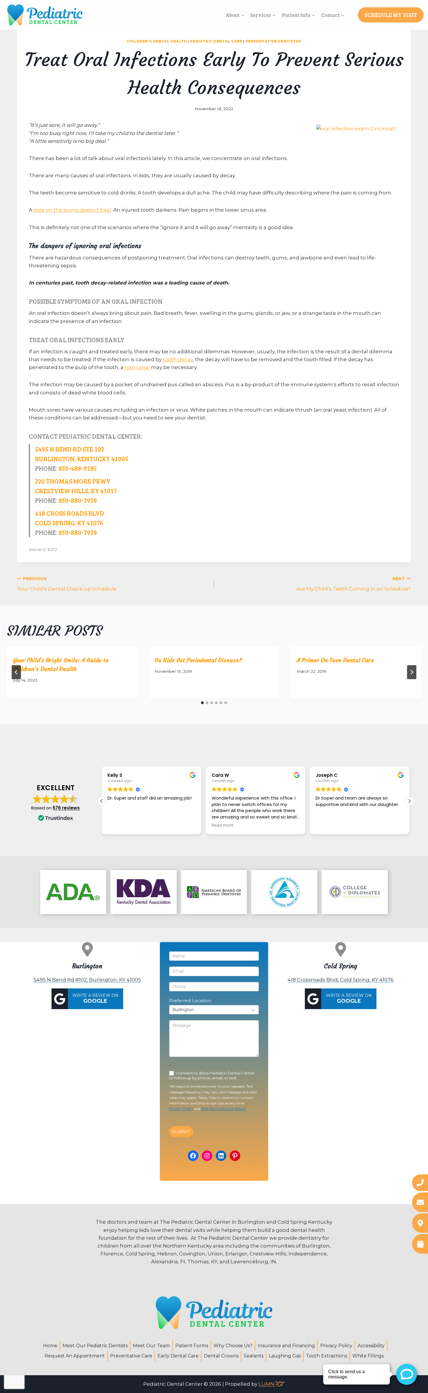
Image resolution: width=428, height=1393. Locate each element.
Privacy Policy (181, 1108)
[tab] (202, 702)
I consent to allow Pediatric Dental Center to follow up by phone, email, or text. (212, 1076)
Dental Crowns (221, 1356)
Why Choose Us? (232, 1345)
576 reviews (66, 808)
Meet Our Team (151, 1345)
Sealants (253, 1356)
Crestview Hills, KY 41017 (76, 490)
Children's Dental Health (157, 41)
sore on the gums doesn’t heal (72, 210)
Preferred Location (191, 1000)
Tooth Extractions (326, 1356)
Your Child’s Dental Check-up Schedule (66, 584)
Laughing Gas (285, 1356)
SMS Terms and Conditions (223, 1108)
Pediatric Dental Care (216, 41)
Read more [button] (150, 825)
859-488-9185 (78, 468)
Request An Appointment (75, 1356)
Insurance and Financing (286, 1345)
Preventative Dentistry (273, 41)
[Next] (411, 672)
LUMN (267, 1384)
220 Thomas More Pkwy (72, 481)
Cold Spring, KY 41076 (69, 522)
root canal (136, 367)
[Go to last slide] (16, 672)
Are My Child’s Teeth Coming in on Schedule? (353, 584)
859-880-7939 (78, 500)
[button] (409, 801)
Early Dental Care (178, 1356)
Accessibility (371, 1345)
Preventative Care (131, 1356)
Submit (181, 1131)
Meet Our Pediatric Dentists (95, 1345)
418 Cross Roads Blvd (69, 513)
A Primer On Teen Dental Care (335, 660)
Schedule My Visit (391, 14)
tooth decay (177, 359)
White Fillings (368, 1356)
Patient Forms (191, 1345)
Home (50, 1345)
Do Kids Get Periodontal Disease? (198, 660)
